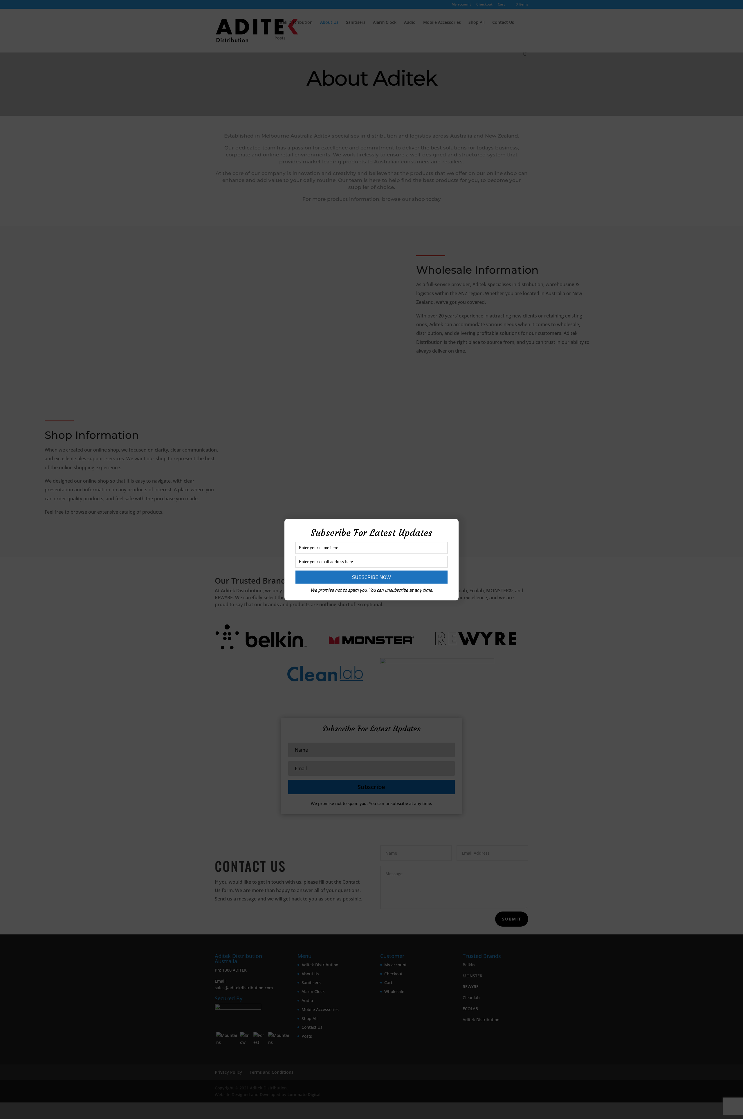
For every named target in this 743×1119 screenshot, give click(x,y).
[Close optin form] (450, 527)
